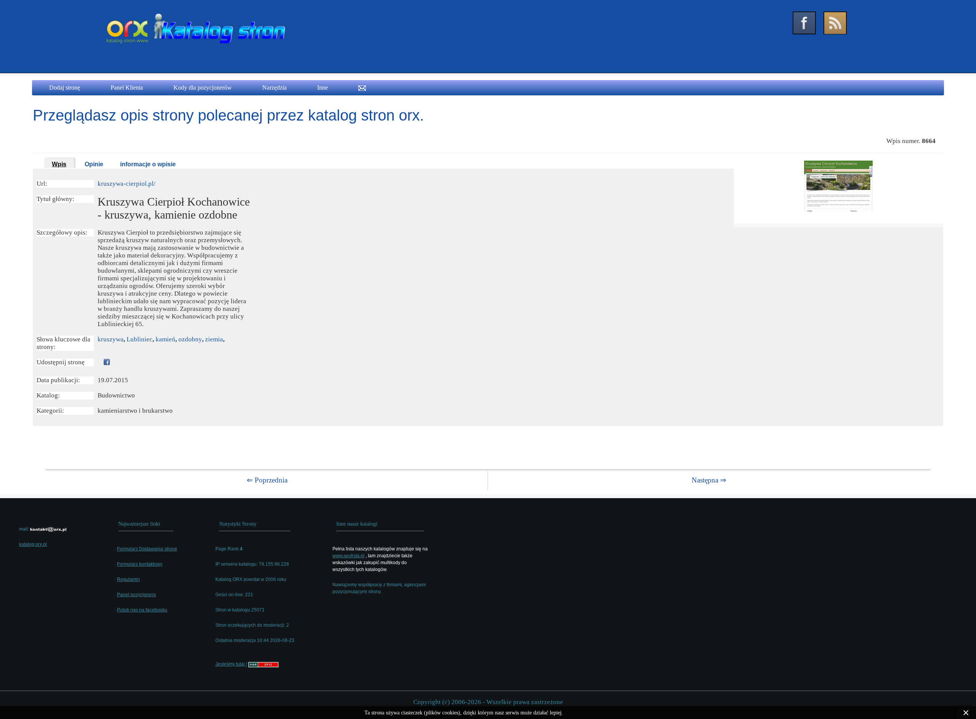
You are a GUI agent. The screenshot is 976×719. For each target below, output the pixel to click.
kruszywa (111, 339)
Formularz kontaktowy (139, 564)
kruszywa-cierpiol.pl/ (127, 183)
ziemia (214, 339)
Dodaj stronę (64, 87)
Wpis (59, 164)
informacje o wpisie (148, 164)
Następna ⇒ (709, 480)
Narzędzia (274, 87)
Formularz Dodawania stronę (147, 549)
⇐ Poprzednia (267, 480)
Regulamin (128, 579)
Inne (322, 87)
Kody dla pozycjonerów (202, 87)
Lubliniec (139, 339)
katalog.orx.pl (33, 544)
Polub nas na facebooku (142, 610)
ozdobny (190, 339)
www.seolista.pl (348, 555)
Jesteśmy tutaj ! (231, 664)
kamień (165, 339)
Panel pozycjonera (136, 594)
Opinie (94, 164)
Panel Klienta (127, 87)
